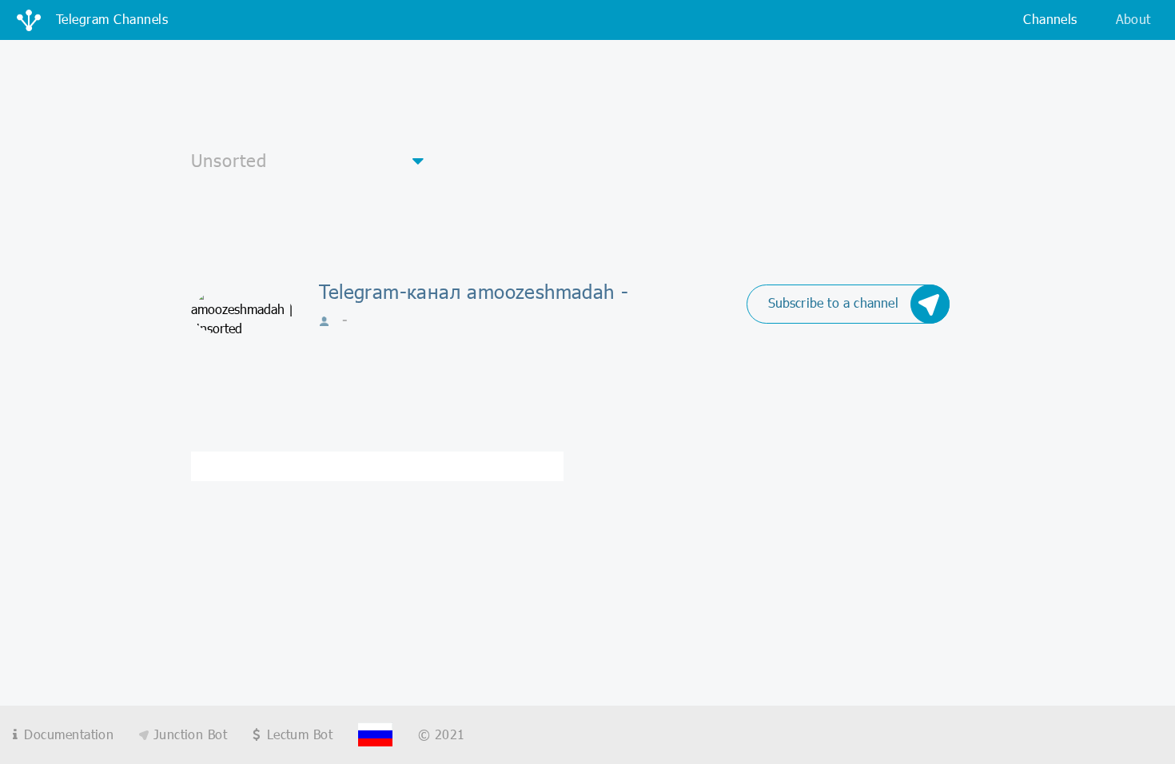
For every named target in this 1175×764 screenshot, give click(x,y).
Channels (1050, 18)
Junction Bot (188, 734)
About (1133, 18)
